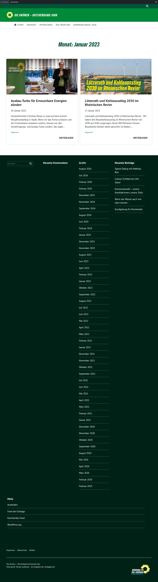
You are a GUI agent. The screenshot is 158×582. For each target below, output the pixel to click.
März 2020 (84, 472)
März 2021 (84, 406)
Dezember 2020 (87, 426)
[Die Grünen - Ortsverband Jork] (10, 14)
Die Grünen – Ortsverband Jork (36, 15)
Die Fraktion (63, 24)
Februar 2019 (85, 486)
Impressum (10, 550)
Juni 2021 (83, 386)
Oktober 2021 (85, 367)
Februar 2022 (85, 340)
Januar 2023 (85, 281)
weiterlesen (66, 137)
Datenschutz (22, 550)
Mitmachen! (46, 24)
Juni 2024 (83, 221)
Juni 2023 (83, 261)
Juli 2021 (83, 380)
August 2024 (85, 215)
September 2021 (87, 373)
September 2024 (87, 208)
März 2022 (84, 334)
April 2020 (84, 466)
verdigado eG (49, 567)
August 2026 (85, 168)
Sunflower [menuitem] (14, 2)
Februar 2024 (85, 228)
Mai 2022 (83, 320)
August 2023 (85, 254)
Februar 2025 (85, 188)
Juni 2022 (83, 314)
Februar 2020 (85, 479)
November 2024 (87, 201)
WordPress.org (14, 524)
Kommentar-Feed (16, 517)
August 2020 (85, 453)
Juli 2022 (83, 307)
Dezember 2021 (87, 353)
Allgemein (15, 132)
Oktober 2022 (85, 287)
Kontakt (31, 24)
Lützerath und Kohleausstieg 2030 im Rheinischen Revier (111, 103)
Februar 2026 (85, 181)
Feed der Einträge (16, 511)
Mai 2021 (83, 393)
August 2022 (85, 300)
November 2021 (87, 360)
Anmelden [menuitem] (5, 2)
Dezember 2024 (87, 195)
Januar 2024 (85, 234)
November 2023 (87, 248)
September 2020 (87, 446)
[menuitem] (156, 2)
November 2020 (87, 433)
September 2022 (87, 294)
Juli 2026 (83, 175)
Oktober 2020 (85, 439)
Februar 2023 (85, 274)
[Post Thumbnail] (42, 76)
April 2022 (84, 327)
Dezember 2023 (87, 241)
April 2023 (84, 267)
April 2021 (84, 400)
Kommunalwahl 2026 (85, 24)
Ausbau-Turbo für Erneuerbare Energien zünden (39, 103)
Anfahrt (32, 550)
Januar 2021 (85, 419)
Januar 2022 (85, 347)
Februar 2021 (85, 413)
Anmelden (12, 504)
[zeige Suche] (147, 6)
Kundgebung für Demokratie (129, 209)
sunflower (25, 567)
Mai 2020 (83, 459)
